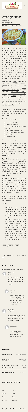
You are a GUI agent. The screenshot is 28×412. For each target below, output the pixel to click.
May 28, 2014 (13, 290)
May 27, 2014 (11, 272)
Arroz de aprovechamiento (17, 94)
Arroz (3, 22)
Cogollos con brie (21, 255)
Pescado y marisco (6, 25)
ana (8, 20)
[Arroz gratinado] (14, 45)
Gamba (17, 245)
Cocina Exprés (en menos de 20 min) (11, 24)
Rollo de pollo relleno (6, 360)
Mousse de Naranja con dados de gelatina (10, 366)
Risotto (13, 96)
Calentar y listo (9, 22)
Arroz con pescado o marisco (14, 89)
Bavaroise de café (8, 372)
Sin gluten (19, 25)
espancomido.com (11, 381)
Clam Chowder (7, 354)
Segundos (14, 25)
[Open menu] (25, 5)
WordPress (23, 409)
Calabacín (10, 245)
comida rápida (15, 56)
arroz (15, 82)
